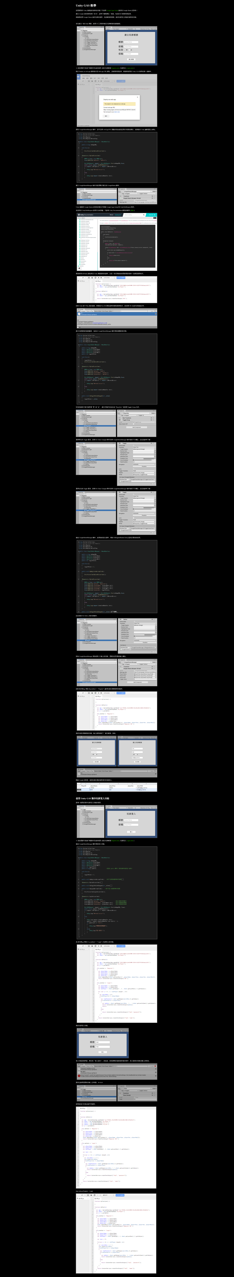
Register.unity (115, 68)
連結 (132, 210)
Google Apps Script (112, 10)
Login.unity (130, 68)
